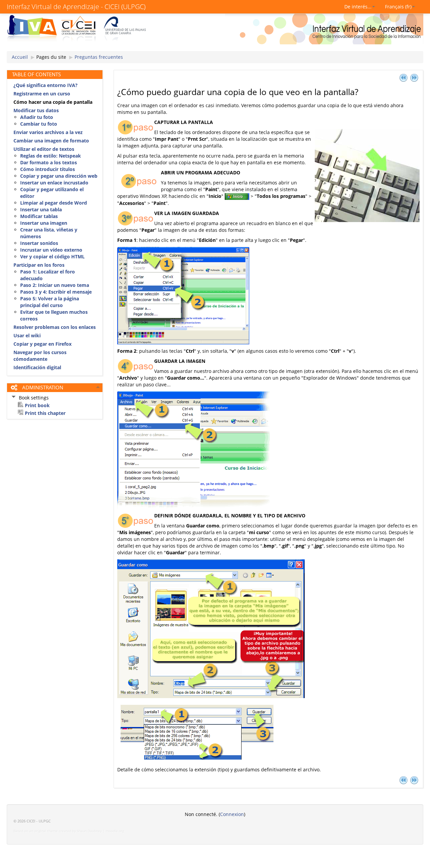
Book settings (34, 397)
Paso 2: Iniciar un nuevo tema (54, 285)
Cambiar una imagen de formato (51, 140)
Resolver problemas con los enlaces (54, 327)
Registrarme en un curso (41, 93)
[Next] (414, 77)
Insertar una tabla (41, 209)
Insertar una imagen (43, 223)
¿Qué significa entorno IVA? (45, 85)
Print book (37, 405)
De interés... (358, 6)
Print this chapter (45, 413)
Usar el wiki (27, 335)
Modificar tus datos (36, 110)
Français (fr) (398, 6)
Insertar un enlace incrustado (54, 182)
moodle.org (115, 831)
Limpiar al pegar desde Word (53, 203)
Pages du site (51, 57)
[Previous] (403, 77)
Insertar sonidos (39, 243)
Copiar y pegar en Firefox (42, 344)
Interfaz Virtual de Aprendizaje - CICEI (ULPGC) (76, 6)
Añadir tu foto (36, 117)
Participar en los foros (38, 265)
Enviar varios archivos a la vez (48, 132)
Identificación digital (37, 367)
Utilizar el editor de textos (43, 149)
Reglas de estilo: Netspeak (50, 156)
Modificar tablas (39, 216)
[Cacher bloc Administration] (98, 387)
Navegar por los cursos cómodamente (40, 355)
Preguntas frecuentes (99, 57)
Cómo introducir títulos (47, 169)
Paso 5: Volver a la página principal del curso (49, 301)
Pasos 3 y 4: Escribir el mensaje (56, 292)
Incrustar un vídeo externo (51, 250)
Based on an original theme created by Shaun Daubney (57, 831)
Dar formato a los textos (48, 162)
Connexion (232, 814)
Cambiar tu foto (38, 124)
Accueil (20, 57)
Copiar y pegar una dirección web (58, 176)
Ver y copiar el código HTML (52, 256)
